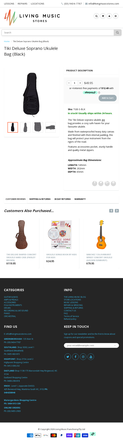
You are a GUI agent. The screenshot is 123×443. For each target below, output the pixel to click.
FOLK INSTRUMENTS (13, 305)
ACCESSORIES (10, 302)
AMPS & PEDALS (11, 299)
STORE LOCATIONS (72, 299)
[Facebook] (75, 356)
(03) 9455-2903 (14, 411)
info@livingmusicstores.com (104, 3)
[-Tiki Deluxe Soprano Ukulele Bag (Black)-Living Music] (31, 95)
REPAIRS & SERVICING (73, 305)
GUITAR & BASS (11, 297)
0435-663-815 (13, 354)
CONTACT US (70, 310)
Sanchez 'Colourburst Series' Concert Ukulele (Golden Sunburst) (99, 257)
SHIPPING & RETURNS (39, 199)
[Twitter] (68, 356)
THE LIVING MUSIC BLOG (75, 297)
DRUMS (7, 308)
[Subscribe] (115, 345)
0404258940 (9, 392)
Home (7, 41)
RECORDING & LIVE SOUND (16, 310)
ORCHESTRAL (10, 316)
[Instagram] (83, 356)
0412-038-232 (13, 365)
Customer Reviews (15, 199)
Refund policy (70, 319)
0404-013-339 (14, 403)
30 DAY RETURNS (62, 199)
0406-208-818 (13, 381)
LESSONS (9, 3)
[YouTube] (91, 356)
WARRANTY (80, 199)
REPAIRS (22, 3)
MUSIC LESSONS (71, 302)
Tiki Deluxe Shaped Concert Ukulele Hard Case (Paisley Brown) (21, 257)
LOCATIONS (37, 3)
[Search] (117, 33)
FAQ (66, 313)
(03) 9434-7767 (73, 3)
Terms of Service (71, 316)
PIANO (7, 313)
